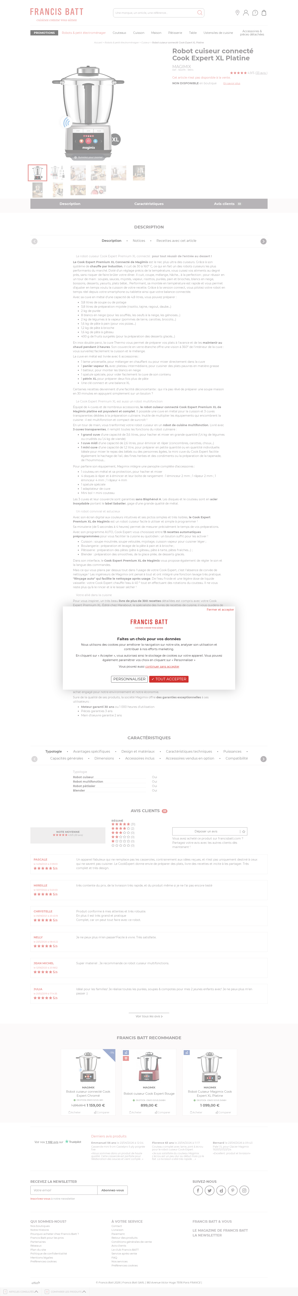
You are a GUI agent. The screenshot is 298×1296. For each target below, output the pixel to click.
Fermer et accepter (220, 609)
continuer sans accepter (162, 666)
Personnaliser (129, 679)
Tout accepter (170, 679)
